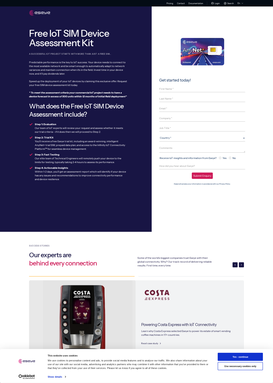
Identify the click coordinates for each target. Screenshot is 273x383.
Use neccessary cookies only (240, 366)
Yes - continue (240, 357)
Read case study (149, 343)
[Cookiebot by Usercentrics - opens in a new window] (27, 376)
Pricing (170, 3)
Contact (181, 3)
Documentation (195, 3)
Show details (55, 376)
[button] (235, 264)
